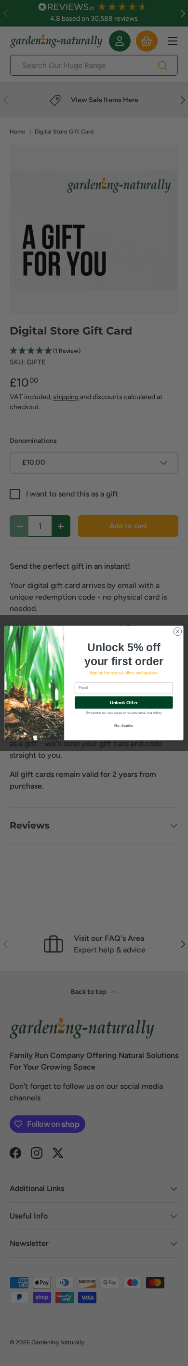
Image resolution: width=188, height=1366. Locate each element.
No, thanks (123, 726)
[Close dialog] (178, 632)
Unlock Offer (124, 702)
